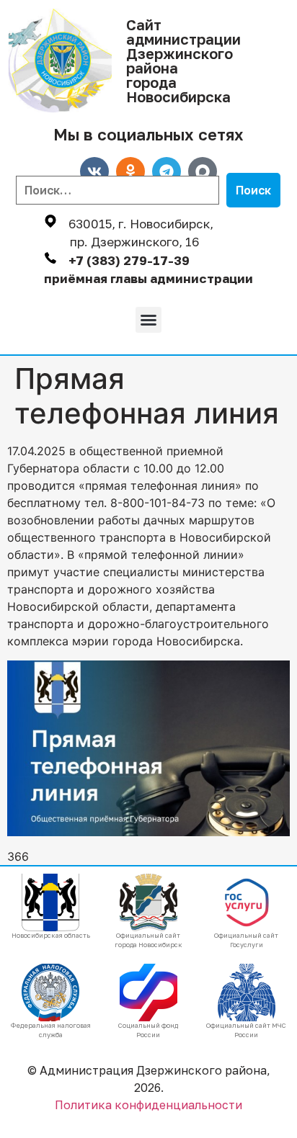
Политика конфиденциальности (148, 1105)
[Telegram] (166, 171)
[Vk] (94, 171)
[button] (148, 320)
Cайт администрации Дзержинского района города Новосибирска (183, 60)
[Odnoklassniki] (130, 171)
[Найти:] (117, 190)
